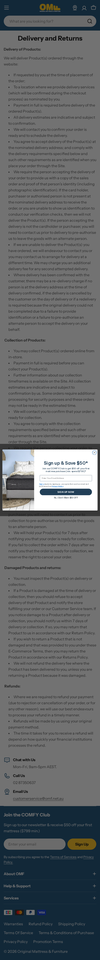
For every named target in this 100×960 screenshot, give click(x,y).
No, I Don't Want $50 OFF (66, 497)
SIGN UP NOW (65, 491)
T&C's (41, 484)
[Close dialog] (94, 452)
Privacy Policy (57, 486)
